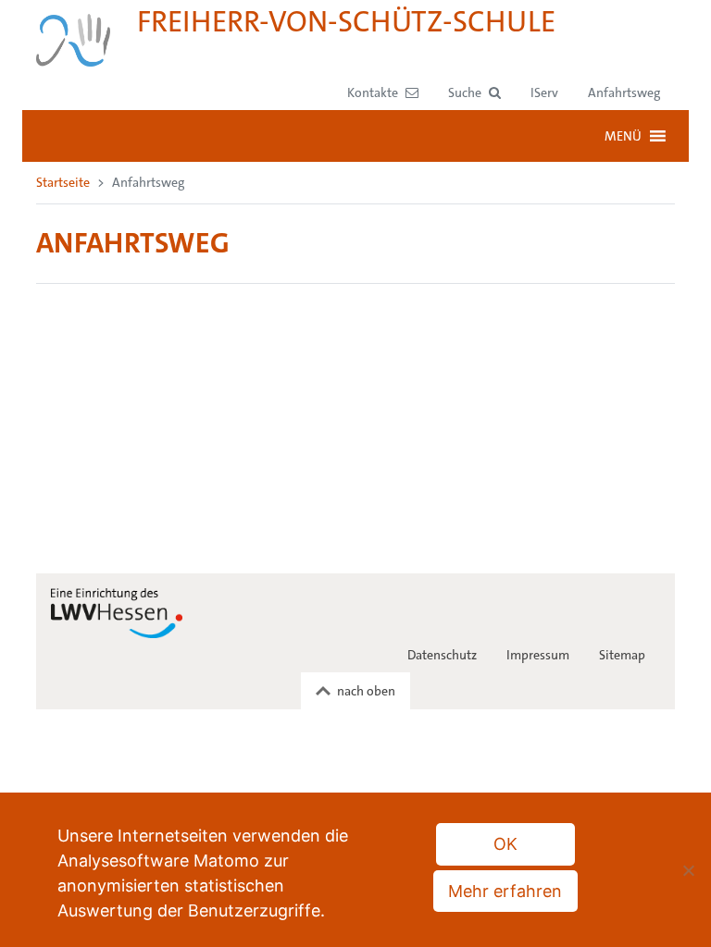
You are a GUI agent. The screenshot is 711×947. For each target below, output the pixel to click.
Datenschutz (442, 654)
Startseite (63, 182)
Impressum (537, 654)
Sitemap (622, 654)
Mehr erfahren (505, 891)
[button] (474, 93)
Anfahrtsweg (624, 92)
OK (505, 844)
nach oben (366, 691)
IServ (544, 92)
